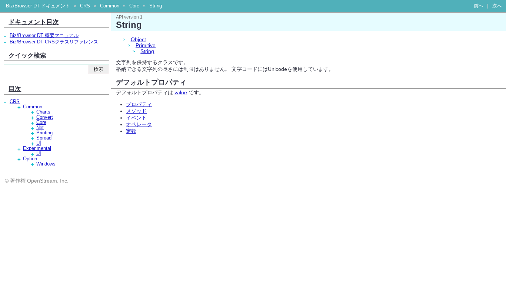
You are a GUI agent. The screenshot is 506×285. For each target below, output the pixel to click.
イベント (136, 118)
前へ (478, 6)
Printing (44, 132)
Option (30, 158)
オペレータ (139, 124)
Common (109, 6)
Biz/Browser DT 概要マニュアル (44, 35)
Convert (44, 117)
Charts (43, 112)
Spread (43, 138)
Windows (46, 164)
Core (134, 6)
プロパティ (139, 104)
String (155, 6)
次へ (497, 6)
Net (40, 127)
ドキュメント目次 (34, 22)
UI (38, 143)
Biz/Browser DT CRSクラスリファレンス (54, 42)
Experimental (37, 148)
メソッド (136, 111)
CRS (85, 6)
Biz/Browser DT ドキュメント (38, 6)
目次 (15, 88)
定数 (131, 131)
